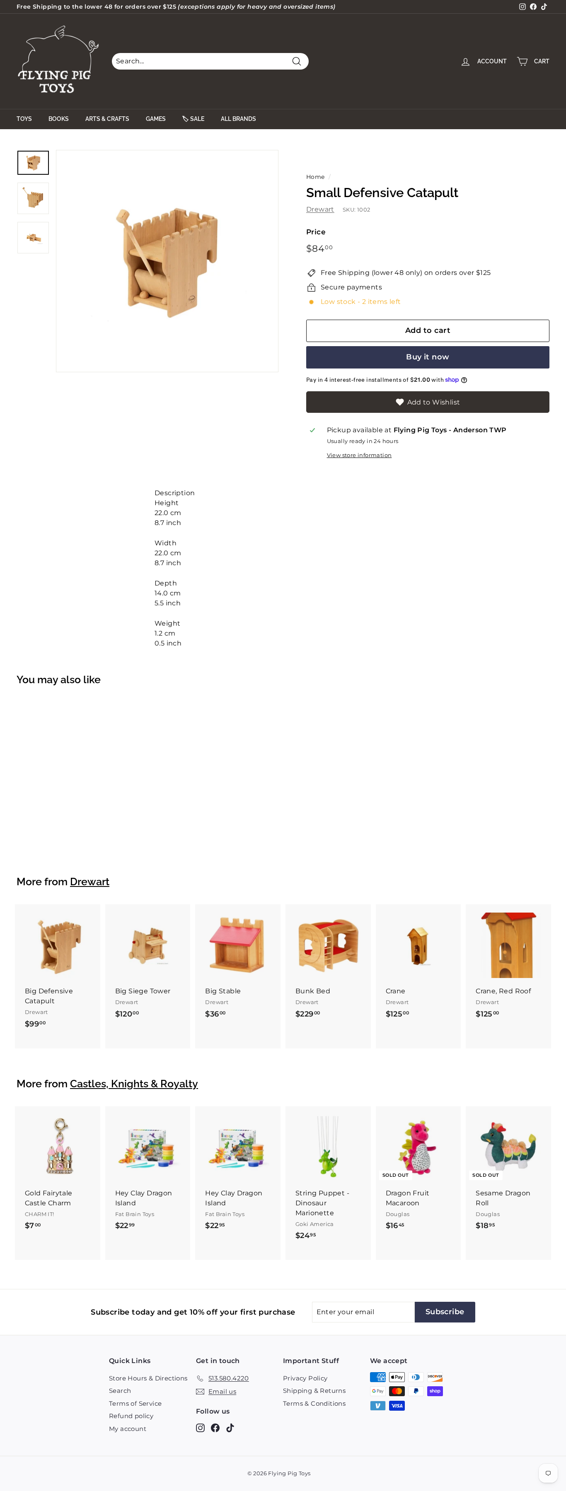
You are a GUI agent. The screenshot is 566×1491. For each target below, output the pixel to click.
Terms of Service (135, 1403)
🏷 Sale (193, 119)
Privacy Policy (305, 1378)
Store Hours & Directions (148, 1378)
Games (156, 119)
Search (120, 1391)
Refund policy (131, 1416)
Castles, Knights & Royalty (134, 1083)
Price (316, 232)
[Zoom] (167, 261)
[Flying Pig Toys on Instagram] (200, 1427)
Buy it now (428, 356)
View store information (359, 455)
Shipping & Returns (314, 1391)
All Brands (238, 119)
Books (58, 119)
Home (315, 176)
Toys (24, 119)
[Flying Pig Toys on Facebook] (215, 1427)
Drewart (320, 209)
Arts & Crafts (107, 119)
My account (127, 1429)
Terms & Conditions (314, 1403)
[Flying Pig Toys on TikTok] (230, 1427)
